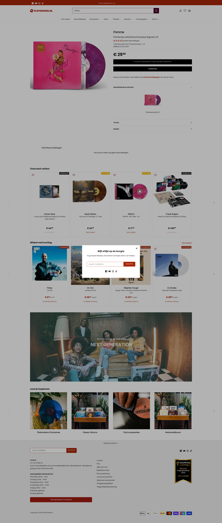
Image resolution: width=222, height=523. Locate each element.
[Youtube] (110, 271)
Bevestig (129, 264)
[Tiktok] (116, 271)
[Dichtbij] (136, 248)
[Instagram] (113, 271)
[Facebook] (106, 271)
